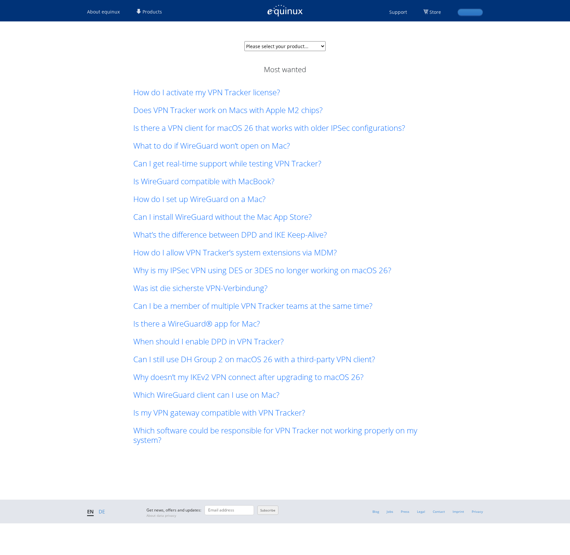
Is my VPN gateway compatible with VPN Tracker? (219, 412)
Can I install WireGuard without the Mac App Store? (222, 216)
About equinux (103, 12)
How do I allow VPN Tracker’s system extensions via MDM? (235, 252)
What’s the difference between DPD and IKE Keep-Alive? (230, 234)
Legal (421, 511)
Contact (439, 511)
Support (398, 12)
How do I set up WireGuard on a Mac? (199, 199)
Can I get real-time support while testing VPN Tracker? (227, 163)
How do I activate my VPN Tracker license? (206, 92)
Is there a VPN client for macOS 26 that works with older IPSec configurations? (269, 127)
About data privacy (161, 515)
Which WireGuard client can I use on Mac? (206, 394)
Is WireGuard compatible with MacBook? (203, 181)
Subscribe (267, 510)
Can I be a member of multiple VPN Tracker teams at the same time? (252, 305)
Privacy (477, 511)
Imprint (458, 511)
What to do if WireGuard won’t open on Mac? (211, 145)
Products (151, 12)
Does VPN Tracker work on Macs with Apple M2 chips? (228, 110)
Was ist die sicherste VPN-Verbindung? (200, 288)
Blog (375, 511)
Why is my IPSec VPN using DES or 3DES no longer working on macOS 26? (262, 270)
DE (102, 511)
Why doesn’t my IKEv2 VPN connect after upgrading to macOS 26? (248, 377)
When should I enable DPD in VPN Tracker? (208, 341)
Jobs (390, 511)
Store (435, 12)
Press (405, 511)
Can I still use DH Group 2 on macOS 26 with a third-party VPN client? (254, 359)
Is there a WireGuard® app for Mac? (196, 323)
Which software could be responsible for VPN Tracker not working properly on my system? (275, 435)
